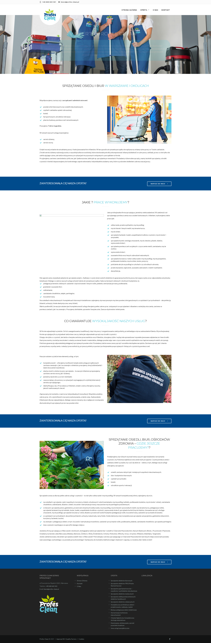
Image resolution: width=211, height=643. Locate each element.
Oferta (143, 10)
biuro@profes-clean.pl (70, 2)
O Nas (155, 10)
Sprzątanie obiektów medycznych (122, 594)
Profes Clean (44, 639)
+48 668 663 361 (49, 2)
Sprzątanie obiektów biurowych (121, 581)
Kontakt (165, 10)
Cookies (81, 639)
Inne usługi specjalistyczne (120, 628)
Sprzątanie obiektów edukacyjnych (123, 602)
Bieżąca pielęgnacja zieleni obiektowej (123, 610)
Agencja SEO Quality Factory (66, 639)
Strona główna (129, 10)
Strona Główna (82, 581)
